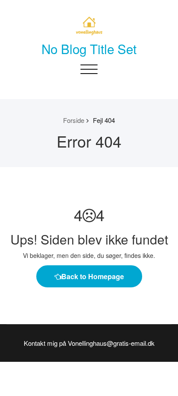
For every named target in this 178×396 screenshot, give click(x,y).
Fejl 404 (104, 120)
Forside (73, 120)
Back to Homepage (92, 276)
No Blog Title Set (89, 48)
